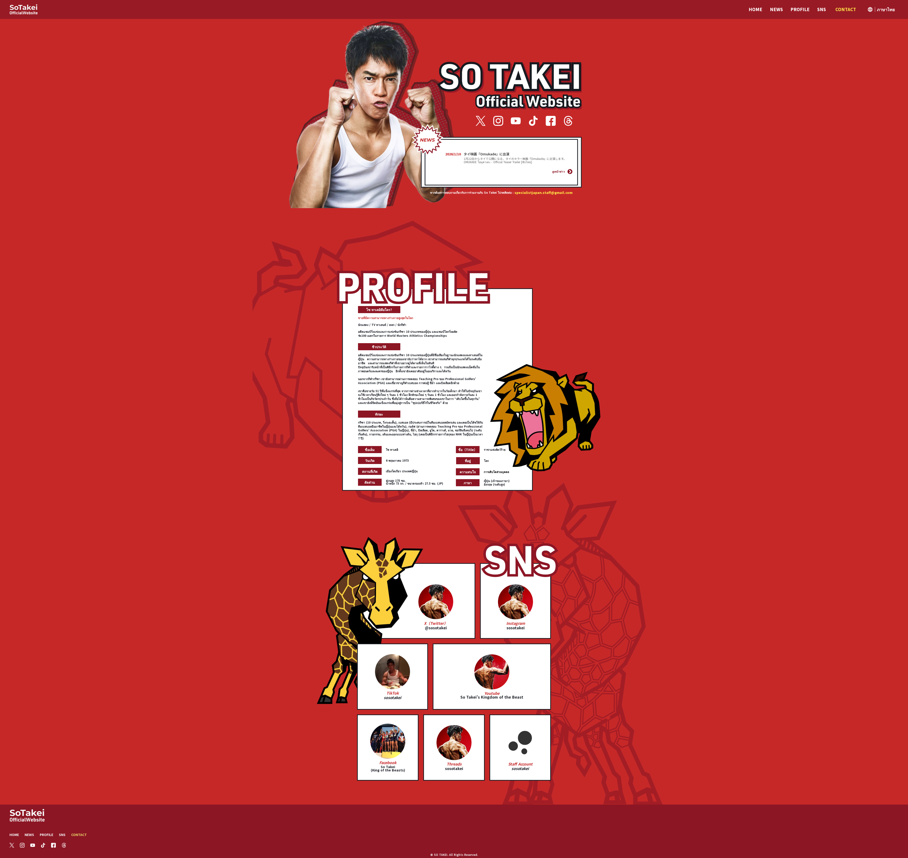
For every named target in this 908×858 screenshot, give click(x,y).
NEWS (29, 834)
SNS (62, 834)
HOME (14, 834)
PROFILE (46, 834)
